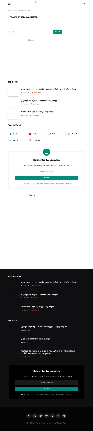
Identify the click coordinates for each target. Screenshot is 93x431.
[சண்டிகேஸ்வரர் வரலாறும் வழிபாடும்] (13, 115)
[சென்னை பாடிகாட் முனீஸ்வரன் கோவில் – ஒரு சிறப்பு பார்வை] (13, 92)
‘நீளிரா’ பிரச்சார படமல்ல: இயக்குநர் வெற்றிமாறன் (44, 327)
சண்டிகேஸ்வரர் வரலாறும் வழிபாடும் (37, 112)
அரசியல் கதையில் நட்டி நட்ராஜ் (35, 339)
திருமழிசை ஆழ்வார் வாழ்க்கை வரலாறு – (39, 100)
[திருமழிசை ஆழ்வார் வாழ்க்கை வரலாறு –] (13, 103)
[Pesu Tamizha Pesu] (46, 3)
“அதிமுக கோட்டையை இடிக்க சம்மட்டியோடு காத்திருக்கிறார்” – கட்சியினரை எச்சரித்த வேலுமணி (49, 352)
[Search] (84, 3)
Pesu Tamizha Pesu (60, 423)
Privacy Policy (60, 184)
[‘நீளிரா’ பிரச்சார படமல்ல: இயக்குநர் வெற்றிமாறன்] (13, 329)
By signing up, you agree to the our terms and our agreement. (47, 184)
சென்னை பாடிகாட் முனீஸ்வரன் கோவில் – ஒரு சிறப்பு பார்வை (49, 89)
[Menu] (9, 3)
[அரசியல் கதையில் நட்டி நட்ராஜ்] (13, 342)
